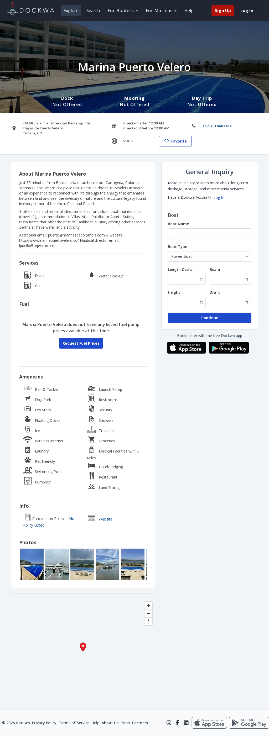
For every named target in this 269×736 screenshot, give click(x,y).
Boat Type (177, 246)
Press (125, 722)
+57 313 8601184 (217, 125)
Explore (71, 10)
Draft (215, 292)
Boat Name (178, 223)
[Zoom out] (148, 613)
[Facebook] (177, 723)
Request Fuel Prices (81, 343)
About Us (110, 722)
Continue (209, 317)
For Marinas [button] (160, 10)
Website (105, 519)
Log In (219, 197)
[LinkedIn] (186, 723)
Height (174, 292)
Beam (215, 269)
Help (189, 10)
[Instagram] (168, 723)
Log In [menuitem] (246, 10)
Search (93, 10)
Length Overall (181, 269)
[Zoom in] (148, 605)
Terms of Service (74, 722)
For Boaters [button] (121, 10)
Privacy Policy (44, 722)
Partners (140, 722)
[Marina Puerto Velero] (31, 564)
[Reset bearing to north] (148, 621)
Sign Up (223, 10)
